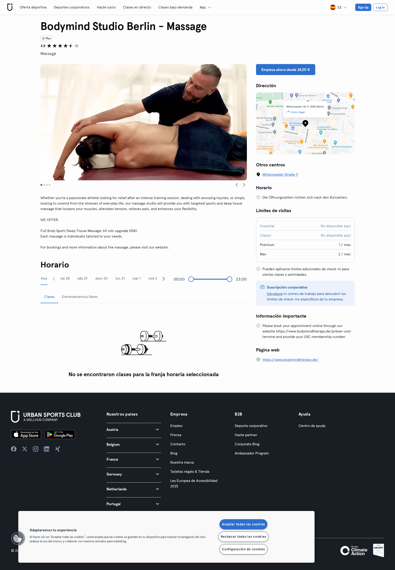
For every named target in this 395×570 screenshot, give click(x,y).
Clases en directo (137, 7)
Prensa (175, 434)
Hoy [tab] (44, 278)
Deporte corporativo (251, 425)
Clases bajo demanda (175, 7)
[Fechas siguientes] (163, 278)
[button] (134, 429)
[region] (166, 537)
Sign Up (363, 7)
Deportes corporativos (72, 7)
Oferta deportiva (33, 7)
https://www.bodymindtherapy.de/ (290, 359)
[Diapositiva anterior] (237, 185)
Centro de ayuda (312, 425)
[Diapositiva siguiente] (244, 185)
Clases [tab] (49, 296)
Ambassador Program (252, 453)
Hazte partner (246, 434)
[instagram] (35, 449)
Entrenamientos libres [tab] (80, 296)
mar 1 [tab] (136, 278)
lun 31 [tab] (120, 278)
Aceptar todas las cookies (243, 524)
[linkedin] (46, 449)
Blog (173, 453)
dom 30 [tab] (101, 278)
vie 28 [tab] (64, 278)
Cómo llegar (297, 112)
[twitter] (24, 449)
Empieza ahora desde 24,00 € (286, 69)
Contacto (177, 444)
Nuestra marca (182, 462)
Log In (380, 7)
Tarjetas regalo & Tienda (189, 471)
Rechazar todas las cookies (243, 537)
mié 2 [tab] (152, 278)
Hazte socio (106, 7)
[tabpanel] (143, 343)
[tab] (41, 185)
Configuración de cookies (243, 549)
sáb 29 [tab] (82, 278)
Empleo (176, 425)
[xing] (57, 449)
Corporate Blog (247, 444)
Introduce (275, 293)
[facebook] (13, 449)
